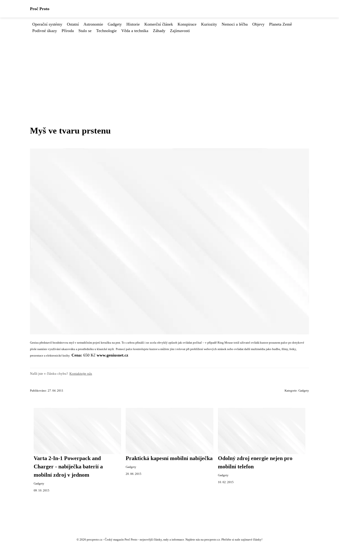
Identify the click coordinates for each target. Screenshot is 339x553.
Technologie (106, 30)
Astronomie (93, 24)
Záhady (159, 30)
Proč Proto (39, 8)
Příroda (68, 30)
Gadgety (115, 24)
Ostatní (73, 24)
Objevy (258, 24)
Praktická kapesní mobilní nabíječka (169, 458)
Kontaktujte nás (80, 373)
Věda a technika (134, 30)
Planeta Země (280, 24)
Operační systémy (47, 24)
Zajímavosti (180, 30)
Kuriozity (209, 24)
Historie (133, 24)
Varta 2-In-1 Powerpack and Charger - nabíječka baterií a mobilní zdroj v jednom (68, 466)
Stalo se (85, 30)
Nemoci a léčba (235, 24)
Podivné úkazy (44, 30)
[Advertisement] (169, 68)
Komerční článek (158, 24)
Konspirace (187, 24)
